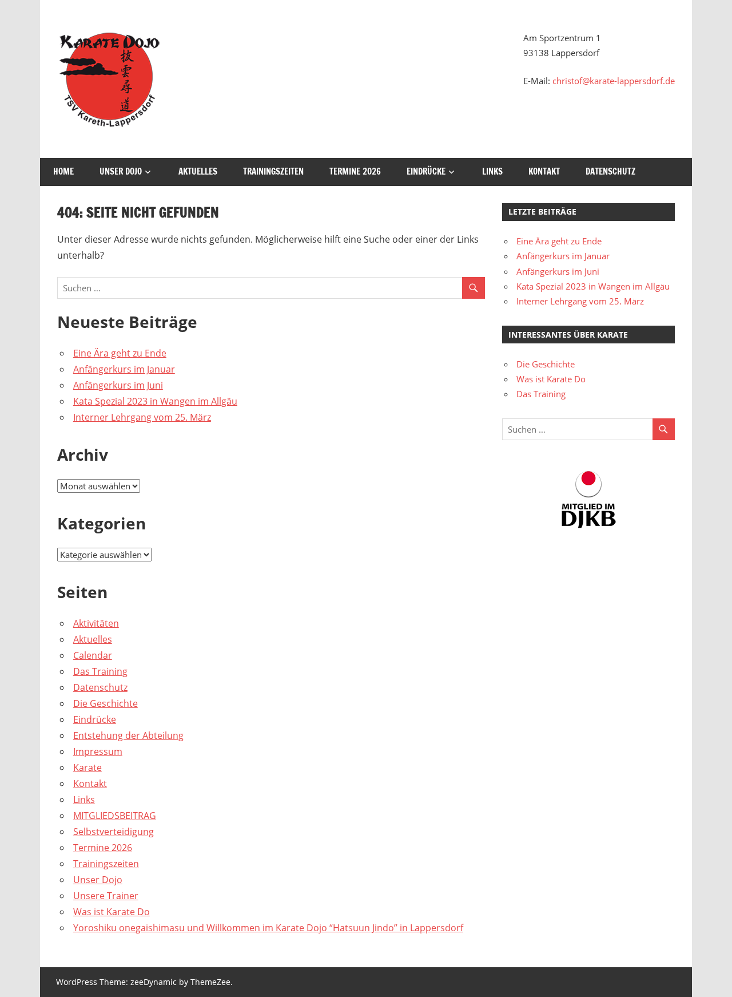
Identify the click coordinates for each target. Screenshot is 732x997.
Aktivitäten (96, 623)
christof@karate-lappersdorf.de (613, 80)
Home (63, 171)
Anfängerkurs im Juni (118, 385)
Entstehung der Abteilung (128, 735)
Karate (87, 767)
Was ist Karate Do (111, 911)
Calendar (92, 655)
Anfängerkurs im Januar (124, 369)
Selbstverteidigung (113, 831)
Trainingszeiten (273, 171)
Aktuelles (197, 171)
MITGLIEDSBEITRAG (114, 815)
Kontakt (544, 171)
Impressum (97, 751)
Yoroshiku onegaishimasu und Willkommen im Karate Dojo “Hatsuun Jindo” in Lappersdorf (268, 927)
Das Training (100, 671)
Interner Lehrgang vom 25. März (142, 417)
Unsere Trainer (105, 895)
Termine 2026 (355, 171)
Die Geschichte (105, 703)
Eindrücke (426, 171)
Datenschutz (610, 171)
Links (492, 171)
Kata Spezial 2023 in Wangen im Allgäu (155, 401)
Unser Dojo (121, 171)
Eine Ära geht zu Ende (119, 353)
